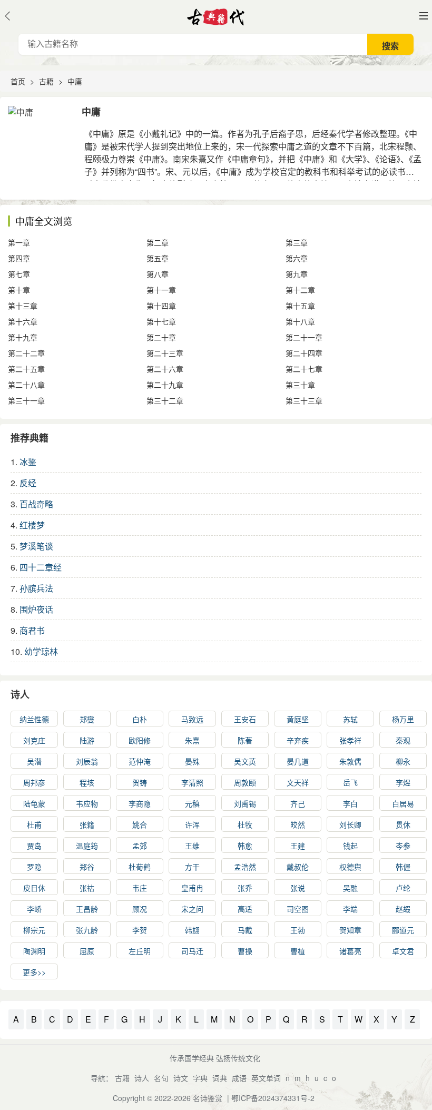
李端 (350, 908)
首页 (18, 81)
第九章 (297, 274)
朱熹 (192, 740)
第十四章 (161, 305)
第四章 (19, 258)
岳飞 (350, 782)
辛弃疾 (298, 740)
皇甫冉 (192, 887)
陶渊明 (34, 951)
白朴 (139, 719)
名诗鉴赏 (207, 1098)
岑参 (403, 845)
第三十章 (300, 384)
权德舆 (350, 866)
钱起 (350, 845)
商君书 (32, 630)
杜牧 (245, 824)
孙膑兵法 (36, 588)
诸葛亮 (350, 951)
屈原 (87, 951)
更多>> (34, 972)
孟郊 (139, 845)
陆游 (87, 740)
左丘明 (140, 951)
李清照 (192, 782)
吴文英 (245, 761)
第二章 (157, 242)
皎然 (297, 824)
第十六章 (22, 321)
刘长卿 (350, 824)
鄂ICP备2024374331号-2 (273, 1098)
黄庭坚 (298, 719)
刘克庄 (34, 740)
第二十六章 (164, 369)
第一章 (19, 242)
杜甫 (34, 824)
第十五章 (300, 305)
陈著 (245, 740)
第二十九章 (164, 384)
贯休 (403, 824)
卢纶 (403, 887)
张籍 (87, 824)
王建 (297, 845)
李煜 (403, 782)
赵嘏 (403, 908)
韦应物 (87, 803)
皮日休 (34, 887)
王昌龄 (87, 908)
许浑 (192, 824)
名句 (161, 1078)
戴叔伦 (298, 866)
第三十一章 (26, 400)
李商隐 (140, 803)
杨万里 (403, 719)
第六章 (297, 258)
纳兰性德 (34, 719)
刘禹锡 (245, 803)
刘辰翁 (87, 761)
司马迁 (192, 951)
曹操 (245, 951)
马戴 (245, 930)
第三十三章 (304, 400)
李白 (350, 803)
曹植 (297, 951)
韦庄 (139, 887)
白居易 (403, 803)
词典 (219, 1078)
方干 (192, 866)
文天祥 (298, 782)
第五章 (157, 258)
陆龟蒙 (34, 803)
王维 (192, 845)
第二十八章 (26, 384)
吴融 (350, 887)
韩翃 (192, 930)
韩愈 (245, 845)
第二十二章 (26, 353)
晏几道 (298, 761)
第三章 (297, 242)
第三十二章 (164, 400)
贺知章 (350, 930)
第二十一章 (304, 337)
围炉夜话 (36, 609)
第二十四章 (304, 353)
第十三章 (22, 305)
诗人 (20, 694)
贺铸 (139, 782)
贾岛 (34, 845)
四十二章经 (40, 567)
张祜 (87, 887)
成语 (239, 1078)
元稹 (192, 803)
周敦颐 (245, 782)
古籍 (46, 81)
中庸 (74, 81)
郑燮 (87, 719)
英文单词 (266, 1078)
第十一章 (161, 289)
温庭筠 (87, 845)
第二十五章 (26, 369)
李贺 (139, 930)
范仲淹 (140, 761)
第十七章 (161, 321)
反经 (27, 483)
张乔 (245, 887)
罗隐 (34, 866)
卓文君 (403, 951)
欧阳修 (140, 740)
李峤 (34, 908)
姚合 (139, 824)
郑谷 (87, 866)
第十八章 (300, 321)
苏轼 (350, 719)
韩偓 (403, 866)
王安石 (245, 719)
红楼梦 (32, 525)
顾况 (139, 908)
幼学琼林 (41, 651)
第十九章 (22, 337)
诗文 (180, 1078)
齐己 (297, 803)
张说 (297, 887)
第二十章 (161, 337)
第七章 (19, 274)
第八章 (157, 274)
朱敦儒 (350, 761)
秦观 (403, 740)
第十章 (19, 289)
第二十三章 (164, 353)
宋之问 (192, 908)
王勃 (297, 930)
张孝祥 (350, 740)
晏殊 (192, 761)
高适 (245, 908)
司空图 (298, 908)
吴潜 (34, 761)
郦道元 (403, 930)
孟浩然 (245, 866)
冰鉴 (27, 462)
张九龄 (87, 930)
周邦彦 (34, 782)
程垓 (87, 782)
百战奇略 (36, 504)
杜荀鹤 (140, 866)
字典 (200, 1078)
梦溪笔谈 (36, 546)
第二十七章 (304, 369)
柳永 (403, 761)
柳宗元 (34, 930)
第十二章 (300, 289)
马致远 (192, 719)
